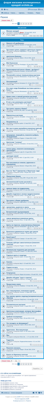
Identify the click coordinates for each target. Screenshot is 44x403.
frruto (21, 331)
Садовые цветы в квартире (16, 255)
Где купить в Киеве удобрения (17, 200)
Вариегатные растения (14, 115)
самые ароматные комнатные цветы (19, 218)
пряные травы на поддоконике (17, 188)
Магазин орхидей (12, 31)
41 (39, 66)
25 (41, 228)
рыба (21, 123)
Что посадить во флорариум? (17, 323)
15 (39, 197)
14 (37, 197)
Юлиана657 (23, 226)
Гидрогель (10, 340)
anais (21, 103)
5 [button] (28, 24)
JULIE (21, 306)
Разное (4, 17)
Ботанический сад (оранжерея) (17, 212)
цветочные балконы (13, 56)
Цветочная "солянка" (14, 142)
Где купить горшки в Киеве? (16, 109)
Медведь (22, 285)
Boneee (22, 165)
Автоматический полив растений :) (19, 182)
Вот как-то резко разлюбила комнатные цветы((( (24, 128)
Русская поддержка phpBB (22, 398)
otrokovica (23, 98)
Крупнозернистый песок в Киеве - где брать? (22, 69)
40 (37, 66)
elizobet (22, 44)
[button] (31, 23)
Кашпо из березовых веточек (17, 354)
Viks (21, 190)
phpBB (18, 396)
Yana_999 (22, 178)
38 (34, 93)
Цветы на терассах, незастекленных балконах (23, 225)
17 (37, 105)
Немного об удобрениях (15, 43)
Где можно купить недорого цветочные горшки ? (24, 50)
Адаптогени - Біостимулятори (17, 330)
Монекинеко (23, 76)
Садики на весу (12, 267)
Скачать (9, 262)
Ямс (7, 335)
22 (34, 228)
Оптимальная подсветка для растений (20, 250)
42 (41, 66)
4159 (31, 36)
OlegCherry (23, 299)
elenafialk (22, 116)
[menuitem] (6, 9)
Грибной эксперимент (14, 317)
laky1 (21, 263)
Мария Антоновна (25, 274)
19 (41, 105)
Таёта (21, 324)
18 (39, 105)
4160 (34, 36)
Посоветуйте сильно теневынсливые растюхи (23, 75)
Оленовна (23, 143)
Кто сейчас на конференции (11, 373)
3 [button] (23, 24)
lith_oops (22, 110)
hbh (21, 157)
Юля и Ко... (23, 336)
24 (39, 228)
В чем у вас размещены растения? (19, 102)
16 (34, 105)
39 (34, 66)
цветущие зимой (12, 156)
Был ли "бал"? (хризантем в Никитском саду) (22, 171)
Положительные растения (15, 304)
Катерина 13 (23, 83)
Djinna (21, 58)
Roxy (21, 220)
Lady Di (22, 152)
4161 (38, 36)
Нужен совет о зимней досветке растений (21, 96)
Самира (22, 233)
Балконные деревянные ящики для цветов (22, 231)
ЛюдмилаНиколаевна (26, 341)
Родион (22, 138)
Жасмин (22, 183)
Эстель (22, 356)
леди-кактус (23, 202)
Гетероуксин (10, 273)
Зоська (22, 292)
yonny (21, 172)
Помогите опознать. (13, 348)
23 (37, 228)
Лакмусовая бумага (13, 176)
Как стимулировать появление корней (20, 291)
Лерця (21, 349)
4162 (41, 36)
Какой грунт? (11, 237)
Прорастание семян (13, 284)
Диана (22, 32)
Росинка (22, 71)
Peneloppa (23, 64)
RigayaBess (23, 51)
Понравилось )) (12, 122)
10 (41, 46)
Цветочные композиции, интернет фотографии (23, 311)
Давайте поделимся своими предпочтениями (23, 194)
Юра (21, 318)
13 (34, 197)
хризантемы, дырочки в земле (17, 207)
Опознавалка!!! (11, 81)
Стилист (22, 251)
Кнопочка (22, 130)
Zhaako (22, 269)
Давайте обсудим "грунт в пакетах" (19, 277)
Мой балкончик (12, 63)
